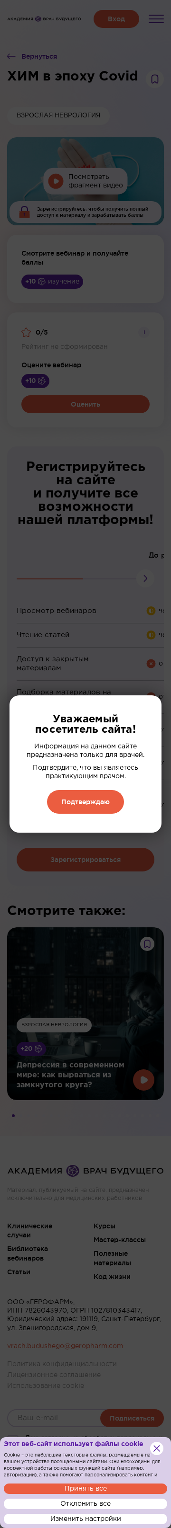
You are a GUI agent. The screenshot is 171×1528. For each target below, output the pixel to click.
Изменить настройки (85, 1519)
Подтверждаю (85, 802)
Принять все (86, 1489)
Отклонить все (85, 1504)
